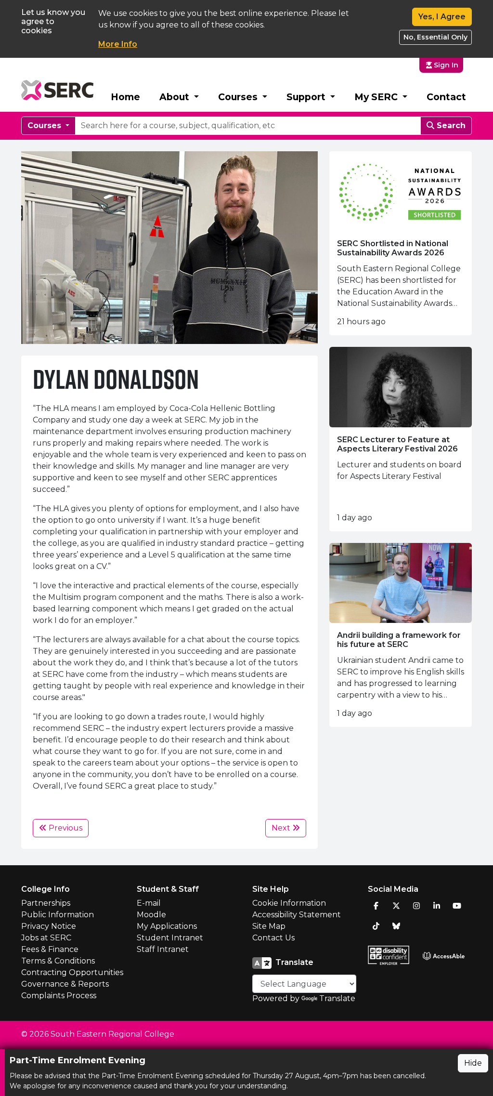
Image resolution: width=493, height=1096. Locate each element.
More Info (117, 44)
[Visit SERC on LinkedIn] (436, 906)
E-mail (149, 903)
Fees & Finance (49, 949)
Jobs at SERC (46, 937)
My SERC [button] (377, 97)
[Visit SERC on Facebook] (376, 906)
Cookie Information (289, 903)
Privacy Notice (48, 926)
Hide (473, 1063)
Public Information (57, 914)
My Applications (167, 926)
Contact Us (273, 937)
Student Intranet (170, 937)
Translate (337, 998)
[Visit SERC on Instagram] (416, 906)
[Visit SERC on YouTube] (457, 906)
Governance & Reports (65, 984)
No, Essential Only (435, 37)
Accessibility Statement (296, 914)
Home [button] (125, 97)
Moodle (151, 914)
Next (282, 827)
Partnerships (45, 903)
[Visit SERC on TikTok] (376, 926)
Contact (446, 97)
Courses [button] (239, 97)
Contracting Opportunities (72, 972)
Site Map (268, 926)
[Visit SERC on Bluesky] (396, 926)
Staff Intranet (163, 949)
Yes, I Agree (442, 16)
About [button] (175, 97)
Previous (64, 827)
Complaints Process (58, 995)
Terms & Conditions (58, 960)
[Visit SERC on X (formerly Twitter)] (396, 906)
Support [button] (307, 97)
